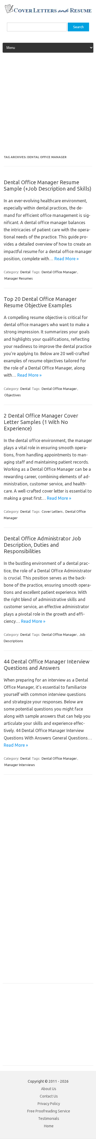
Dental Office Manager (59, 272)
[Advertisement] (48, 106)
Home (49, 1126)
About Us (48, 1089)
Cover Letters (52, 511)
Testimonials (48, 1118)
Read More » (66, 258)
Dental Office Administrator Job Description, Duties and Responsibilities (42, 544)
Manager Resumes (18, 278)
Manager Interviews (19, 765)
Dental (25, 272)
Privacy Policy (49, 1104)
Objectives (12, 395)
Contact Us (49, 1096)
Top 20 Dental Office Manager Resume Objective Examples (40, 302)
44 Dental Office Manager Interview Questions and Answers (47, 664)
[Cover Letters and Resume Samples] (48, 12)
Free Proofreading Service (48, 1111)
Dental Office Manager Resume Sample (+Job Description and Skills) (47, 185)
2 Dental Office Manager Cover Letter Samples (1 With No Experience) (41, 422)
